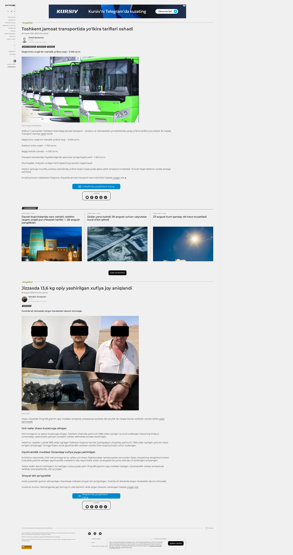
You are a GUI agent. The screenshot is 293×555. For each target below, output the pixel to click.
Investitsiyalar (10, 23)
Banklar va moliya (9, 25)
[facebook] (89, 533)
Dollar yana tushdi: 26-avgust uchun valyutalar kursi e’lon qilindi (117, 218)
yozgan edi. (133, 487)
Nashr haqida (96, 539)
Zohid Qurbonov (36, 38)
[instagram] (95, 533)
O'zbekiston (11, 67)
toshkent (51, 47)
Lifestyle (12, 36)
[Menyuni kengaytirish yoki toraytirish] (14, 45)
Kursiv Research (9, 34)
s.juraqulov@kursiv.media (37, 301)
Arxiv (93, 542)
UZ (11, 11)
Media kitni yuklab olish (100, 546)
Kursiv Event (11, 39)
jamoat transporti (29, 47)
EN (14, 11)
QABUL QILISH (176, 543)
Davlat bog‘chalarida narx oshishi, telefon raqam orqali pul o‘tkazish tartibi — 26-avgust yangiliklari (51, 219)
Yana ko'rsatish (117, 273)
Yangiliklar (11, 17)
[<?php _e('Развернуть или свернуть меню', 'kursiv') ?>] (14, 61)
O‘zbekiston (42, 47)
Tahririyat (11, 51)
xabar (43, 134)
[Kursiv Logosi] (10, 5)
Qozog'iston (11, 64)
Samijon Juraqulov (37, 297)
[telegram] (100, 533)
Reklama (12, 54)
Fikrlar (13, 31)
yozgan (116, 178)
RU (8, 11)
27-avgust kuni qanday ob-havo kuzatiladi (180, 216)
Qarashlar (11, 20)
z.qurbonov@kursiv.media (37, 42)
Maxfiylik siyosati (160, 539)
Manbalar (12, 28)
